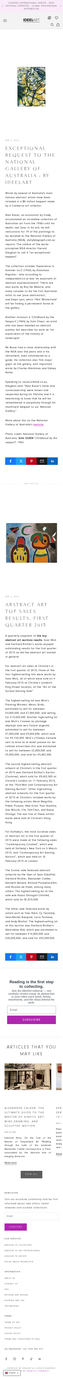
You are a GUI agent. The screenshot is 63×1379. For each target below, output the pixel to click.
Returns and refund (16, 1295)
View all (31, 1174)
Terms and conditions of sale (22, 1339)
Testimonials (12, 1306)
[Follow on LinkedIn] (39, 1359)
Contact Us (11, 1284)
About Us (10, 1278)
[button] (11, 1373)
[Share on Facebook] (10, 461)
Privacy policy (13, 1328)
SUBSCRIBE (31, 1019)
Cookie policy (13, 1334)
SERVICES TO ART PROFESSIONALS (22, 1251)
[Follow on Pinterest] (23, 1359)
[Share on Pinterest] (31, 461)
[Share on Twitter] (21, 461)
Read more (11, 1163)
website (38, 424)
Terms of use (12, 1322)
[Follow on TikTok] (31, 1359)
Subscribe (15, 1227)
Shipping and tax (14, 1301)
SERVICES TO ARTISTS (16, 1256)
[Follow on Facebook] (6, 1359)
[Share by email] (42, 461)
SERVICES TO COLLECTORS (18, 1245)
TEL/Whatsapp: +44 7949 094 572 (24, 1349)
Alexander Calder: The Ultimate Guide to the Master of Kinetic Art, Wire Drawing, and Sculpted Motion (25, 1117)
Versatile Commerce (37, 1371)
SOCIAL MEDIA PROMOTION (19, 1262)
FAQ (7, 1289)
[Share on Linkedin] (52, 461)
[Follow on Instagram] (14, 1359)
